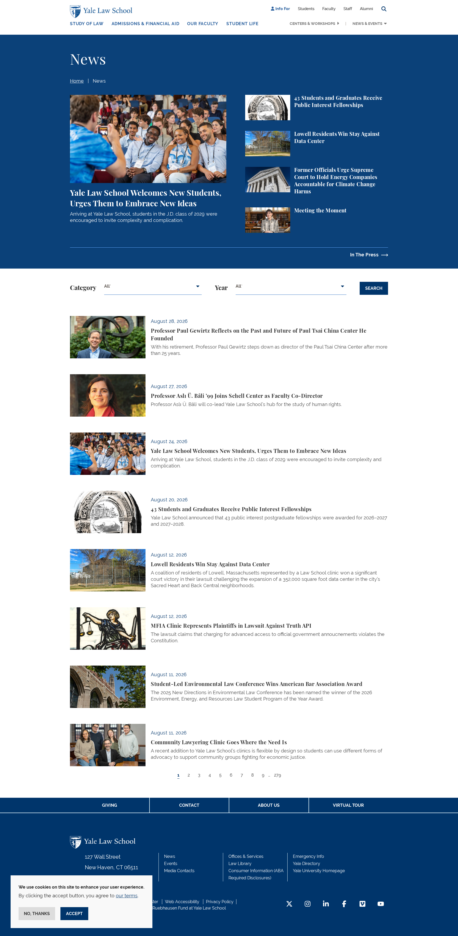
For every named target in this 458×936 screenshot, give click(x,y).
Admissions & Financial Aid (145, 23)
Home (77, 81)
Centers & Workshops (312, 23)
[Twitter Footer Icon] (289, 904)
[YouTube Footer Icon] (380, 904)
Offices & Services (245, 856)
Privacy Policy (220, 901)
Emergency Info (308, 856)
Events (170, 863)
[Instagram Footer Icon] (307, 904)
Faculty (329, 8)
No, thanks (37, 913)
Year (221, 288)
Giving (109, 805)
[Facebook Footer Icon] (344, 904)
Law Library (240, 863)
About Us (269, 805)
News (99, 81)
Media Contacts (179, 870)
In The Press (364, 254)
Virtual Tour (348, 805)
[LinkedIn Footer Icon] (326, 904)
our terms (127, 895)
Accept (74, 913)
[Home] (102, 11)
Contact (189, 805)
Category (83, 288)
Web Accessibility (182, 901)
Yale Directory (306, 863)
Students (306, 8)
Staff (348, 8)
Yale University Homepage (319, 870)
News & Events (367, 23)
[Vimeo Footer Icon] (362, 904)
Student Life (242, 23)
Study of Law (87, 23)
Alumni (366, 8)
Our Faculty (202, 23)
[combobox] (153, 288)
